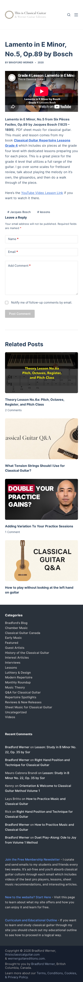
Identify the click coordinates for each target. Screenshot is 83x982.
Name (13, 239)
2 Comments (13, 410)
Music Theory (15, 687)
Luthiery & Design (18, 672)
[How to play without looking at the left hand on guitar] (41, 560)
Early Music (13, 638)
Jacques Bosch (19, 212)
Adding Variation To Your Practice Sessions (39, 526)
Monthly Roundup (18, 682)
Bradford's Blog (16, 623)
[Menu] (76, 15)
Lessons (11, 667)
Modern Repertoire (18, 677)
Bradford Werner (17, 747)
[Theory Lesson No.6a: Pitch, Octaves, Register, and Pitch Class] (41, 372)
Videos (10, 717)
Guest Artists (14, 648)
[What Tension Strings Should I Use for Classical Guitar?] (41, 438)
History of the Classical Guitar (27, 653)
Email (13, 252)
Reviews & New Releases (23, 702)
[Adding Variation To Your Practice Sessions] (41, 499)
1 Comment (12, 532)
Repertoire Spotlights (20, 697)
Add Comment (19, 265)
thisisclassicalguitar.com (22, 954)
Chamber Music (16, 628)
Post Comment (20, 314)
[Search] (68, 14)
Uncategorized (16, 712)
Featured (11, 643)
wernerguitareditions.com (26, 958)
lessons (43, 212)
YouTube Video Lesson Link (42, 193)
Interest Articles (17, 657)
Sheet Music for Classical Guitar (28, 707)
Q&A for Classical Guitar (23, 692)
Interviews (12, 662)
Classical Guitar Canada (22, 633)
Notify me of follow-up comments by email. (41, 302)
